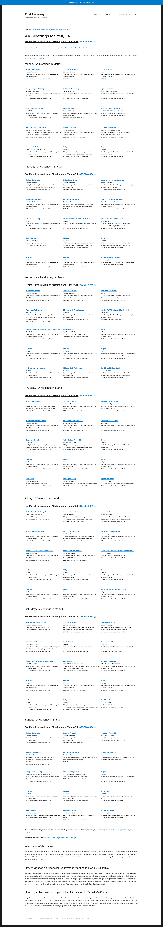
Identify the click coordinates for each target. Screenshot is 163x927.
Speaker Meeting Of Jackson (36, 622)
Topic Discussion (107, 89)
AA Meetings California (61, 29)
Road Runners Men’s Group (110, 642)
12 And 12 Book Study (71, 89)
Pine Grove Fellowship (71, 199)
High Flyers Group (69, 478)
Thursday (64, 48)
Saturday (78, 48)
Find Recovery (35, 14)
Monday (39, 48)
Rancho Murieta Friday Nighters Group (39, 550)
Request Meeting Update (67, 918)
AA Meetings (98, 14)
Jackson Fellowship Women (36, 420)
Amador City (125, 830)
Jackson (117, 830)
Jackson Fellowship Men (109, 401)
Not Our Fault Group (33, 219)
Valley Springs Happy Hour (110, 531)
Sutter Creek (110, 830)
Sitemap (56, 918)
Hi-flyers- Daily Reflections (35, 368)
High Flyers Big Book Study (110, 257)
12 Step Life (79, 918)
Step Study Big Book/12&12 (73, 420)
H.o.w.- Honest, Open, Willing (36, 127)
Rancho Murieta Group (71, 108)
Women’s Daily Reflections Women (113, 180)
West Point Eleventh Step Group (112, 219)
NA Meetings (111, 14)
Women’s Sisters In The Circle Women (76, 219)
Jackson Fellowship (33, 69)
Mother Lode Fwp (69, 127)
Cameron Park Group (108, 127)
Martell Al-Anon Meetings (67, 838)
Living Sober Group (70, 180)
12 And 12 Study (106, 69)
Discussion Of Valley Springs (73, 310)
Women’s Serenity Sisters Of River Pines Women (43, 329)
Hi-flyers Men (105, 791)
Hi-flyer (103, 329)
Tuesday (46, 48)
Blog (136, 14)
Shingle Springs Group (34, 772)
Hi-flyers (66, 147)
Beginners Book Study (34, 440)
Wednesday (55, 48)
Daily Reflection (31, 238)
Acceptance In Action (108, 752)
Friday (71, 48)
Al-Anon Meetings (125, 14)
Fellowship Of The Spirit (109, 420)
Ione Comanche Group (34, 199)
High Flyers (30, 478)
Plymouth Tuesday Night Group (112, 199)
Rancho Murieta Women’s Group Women (40, 661)
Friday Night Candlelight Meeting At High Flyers (117, 550)
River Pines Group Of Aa (34, 108)
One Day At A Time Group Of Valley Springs (116, 310)
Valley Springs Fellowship (35, 89)
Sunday (85, 48)
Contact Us (88, 918)
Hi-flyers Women (69, 700)
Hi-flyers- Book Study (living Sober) (113, 589)
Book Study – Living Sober (72, 550)
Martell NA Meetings (51, 838)
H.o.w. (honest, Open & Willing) (111, 108)
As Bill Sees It (68, 642)
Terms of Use (48, 918)
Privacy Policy (39, 918)
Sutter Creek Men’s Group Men (37, 512)
